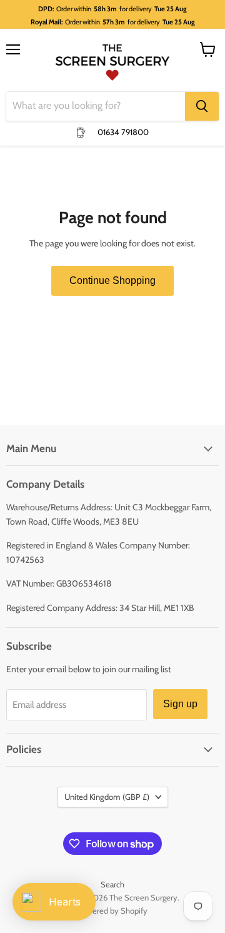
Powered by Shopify (113, 910)
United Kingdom (106, 797)
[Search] (202, 106)
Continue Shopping (112, 280)
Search (112, 884)
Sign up (180, 703)
